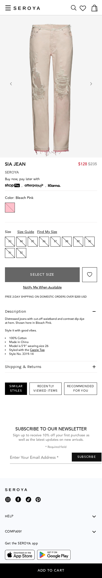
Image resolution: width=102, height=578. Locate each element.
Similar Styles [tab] (16, 388)
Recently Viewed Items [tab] (45, 388)
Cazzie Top (37, 350)
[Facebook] (18, 503)
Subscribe (86, 457)
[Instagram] (8, 501)
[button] (8, 7)
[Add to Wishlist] (89, 274)
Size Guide (25, 232)
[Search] (74, 8)
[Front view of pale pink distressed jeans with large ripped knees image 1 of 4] (51, 86)
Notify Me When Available (42, 287)
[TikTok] (28, 501)
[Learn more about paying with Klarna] (54, 185)
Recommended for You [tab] (80, 388)
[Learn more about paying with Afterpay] (34, 185)
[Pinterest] (38, 503)
